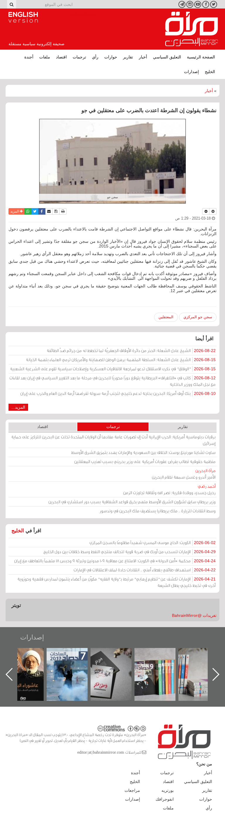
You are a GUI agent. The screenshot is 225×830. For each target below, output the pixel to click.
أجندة (28, 57)
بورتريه (167, 790)
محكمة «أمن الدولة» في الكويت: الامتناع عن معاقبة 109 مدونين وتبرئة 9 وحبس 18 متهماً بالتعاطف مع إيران (115, 561)
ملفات (44, 57)
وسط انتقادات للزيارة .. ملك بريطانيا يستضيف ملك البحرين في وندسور (158, 511)
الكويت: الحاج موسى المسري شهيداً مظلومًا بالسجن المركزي (152, 542)
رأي (95, 57)
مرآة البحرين (191, 29)
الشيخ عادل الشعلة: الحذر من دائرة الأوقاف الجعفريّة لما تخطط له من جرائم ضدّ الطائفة (131, 350)
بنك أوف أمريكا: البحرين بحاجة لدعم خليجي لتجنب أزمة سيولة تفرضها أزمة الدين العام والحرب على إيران (118, 393)
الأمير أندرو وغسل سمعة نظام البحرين (184, 473)
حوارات (110, 57)
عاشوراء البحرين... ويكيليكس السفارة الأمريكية (73, 661)
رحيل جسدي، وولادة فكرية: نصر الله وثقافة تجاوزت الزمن (169, 489)
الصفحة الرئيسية (201, 57)
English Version (23, 17)
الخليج (210, 71)
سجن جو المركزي (197, 317)
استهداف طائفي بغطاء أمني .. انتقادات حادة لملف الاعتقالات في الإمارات (145, 570)
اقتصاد (61, 57)
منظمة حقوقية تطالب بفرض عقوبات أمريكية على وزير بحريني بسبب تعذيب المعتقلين (145, 461)
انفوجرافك (165, 799)
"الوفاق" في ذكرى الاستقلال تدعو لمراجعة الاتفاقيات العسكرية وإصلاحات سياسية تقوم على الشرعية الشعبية (113, 369)
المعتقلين (165, 317)
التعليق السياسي (167, 57)
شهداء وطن (29, 654)
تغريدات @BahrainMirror (194, 615)
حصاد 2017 (117, 654)
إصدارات (191, 71)
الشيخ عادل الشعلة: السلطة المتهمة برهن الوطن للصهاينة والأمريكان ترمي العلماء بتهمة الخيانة (121, 359)
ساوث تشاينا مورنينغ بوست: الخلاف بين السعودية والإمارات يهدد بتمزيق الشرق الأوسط (143, 452)
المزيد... (18, 407)
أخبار (143, 57)
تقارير (128, 57)
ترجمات (79, 57)
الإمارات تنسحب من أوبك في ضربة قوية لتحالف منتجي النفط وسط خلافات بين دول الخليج (129, 551)
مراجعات (132, 790)
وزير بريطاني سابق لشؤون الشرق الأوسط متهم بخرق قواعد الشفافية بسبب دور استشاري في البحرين (132, 502)
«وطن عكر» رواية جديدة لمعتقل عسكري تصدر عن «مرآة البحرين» (160, 665)
